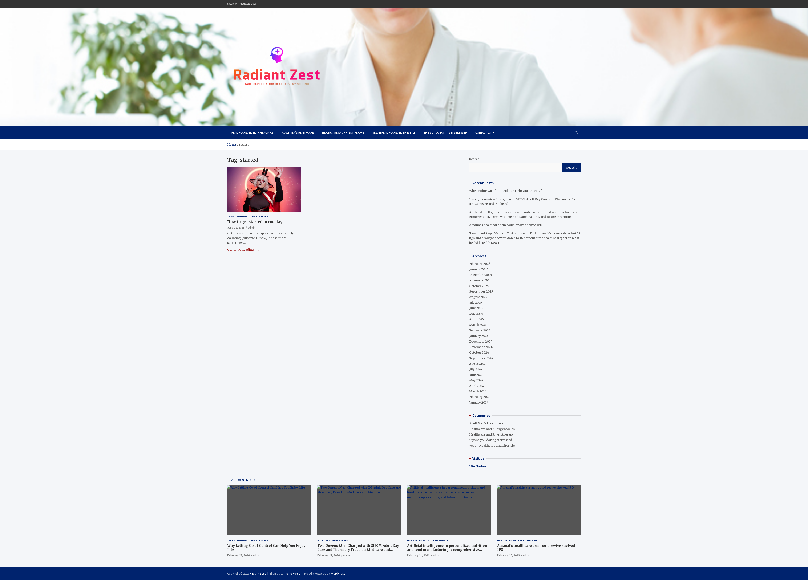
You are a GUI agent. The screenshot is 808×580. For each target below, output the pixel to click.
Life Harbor (477, 466)
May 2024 (476, 380)
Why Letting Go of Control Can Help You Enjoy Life (506, 191)
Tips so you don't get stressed (247, 216)
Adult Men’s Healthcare (298, 132)
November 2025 (480, 280)
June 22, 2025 (235, 227)
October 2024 (479, 352)
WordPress (338, 573)
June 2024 (476, 375)
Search (474, 159)
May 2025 (476, 314)
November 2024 (481, 347)
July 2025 (475, 303)
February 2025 (479, 330)
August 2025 (478, 297)
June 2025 (476, 308)
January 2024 (479, 402)
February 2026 (479, 264)
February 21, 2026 (328, 555)
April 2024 (476, 386)
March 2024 (478, 391)
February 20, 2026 (508, 555)
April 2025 (476, 319)
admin (251, 227)
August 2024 (478, 363)
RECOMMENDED (242, 480)
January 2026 (479, 269)
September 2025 (481, 291)
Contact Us (483, 132)
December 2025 (480, 275)
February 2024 (479, 397)
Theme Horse (291, 573)
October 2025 (479, 286)
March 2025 (477, 325)
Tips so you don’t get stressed (445, 132)
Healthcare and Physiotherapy (343, 132)
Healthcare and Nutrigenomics (252, 132)
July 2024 (475, 369)
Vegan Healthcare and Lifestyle (394, 132)
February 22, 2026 (238, 555)
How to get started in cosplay (254, 222)
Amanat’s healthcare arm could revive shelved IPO (505, 225)
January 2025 (478, 336)
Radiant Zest (258, 573)
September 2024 (481, 358)
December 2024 (480, 341)
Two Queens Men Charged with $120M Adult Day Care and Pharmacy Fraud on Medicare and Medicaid (358, 550)
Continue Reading (241, 250)
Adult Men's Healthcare (486, 423)
